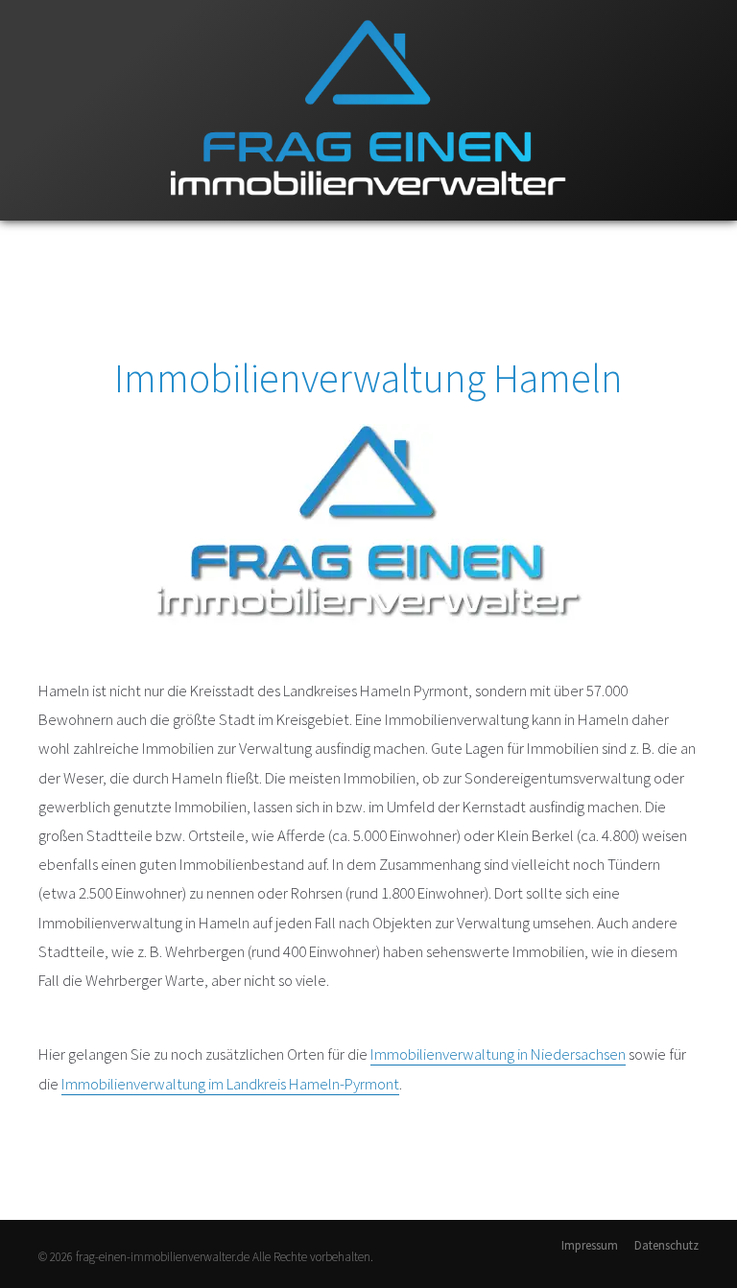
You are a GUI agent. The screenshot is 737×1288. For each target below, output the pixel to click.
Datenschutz (666, 1245)
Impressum (589, 1245)
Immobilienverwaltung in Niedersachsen (498, 1054)
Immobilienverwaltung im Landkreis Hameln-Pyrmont (230, 1083)
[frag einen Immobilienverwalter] (368, 216)
